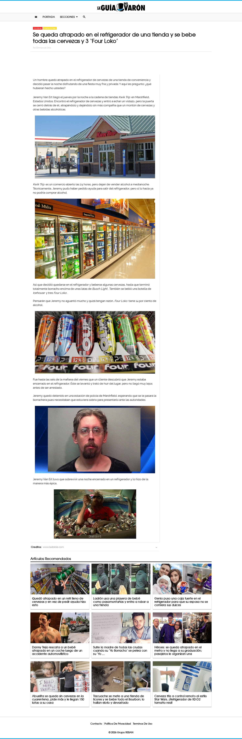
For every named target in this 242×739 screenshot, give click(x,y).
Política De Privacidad (117, 723)
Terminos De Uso (142, 723)
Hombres (37, 28)
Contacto (96, 723)
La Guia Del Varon (121, 6)
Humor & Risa (49, 28)
